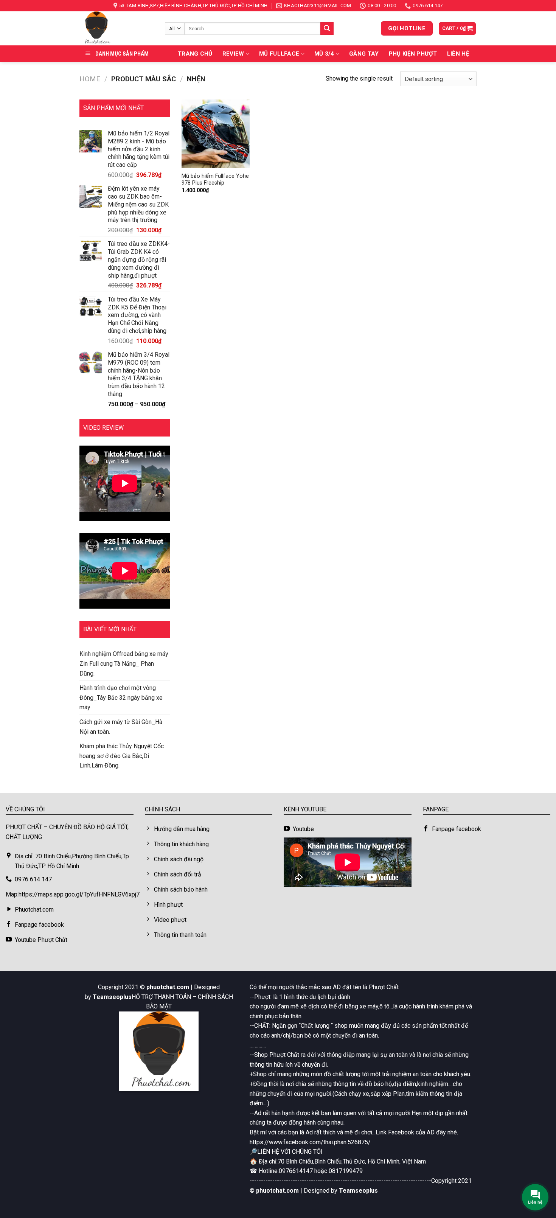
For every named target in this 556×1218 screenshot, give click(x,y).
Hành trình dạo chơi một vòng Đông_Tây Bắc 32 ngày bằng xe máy (121, 697)
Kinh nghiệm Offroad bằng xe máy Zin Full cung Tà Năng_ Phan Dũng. (123, 663)
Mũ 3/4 (324, 53)
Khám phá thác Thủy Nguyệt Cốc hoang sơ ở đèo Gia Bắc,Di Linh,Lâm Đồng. (121, 756)
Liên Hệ (458, 53)
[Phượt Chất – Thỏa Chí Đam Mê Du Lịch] (116, 28)
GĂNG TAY (364, 53)
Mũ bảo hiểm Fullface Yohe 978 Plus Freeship (215, 179)
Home (89, 79)
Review (233, 53)
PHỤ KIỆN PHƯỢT (413, 53)
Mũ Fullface (279, 53)
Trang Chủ (195, 53)
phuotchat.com (167, 987)
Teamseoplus (112, 996)
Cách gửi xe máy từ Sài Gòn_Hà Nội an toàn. (120, 726)
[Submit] (326, 28)
